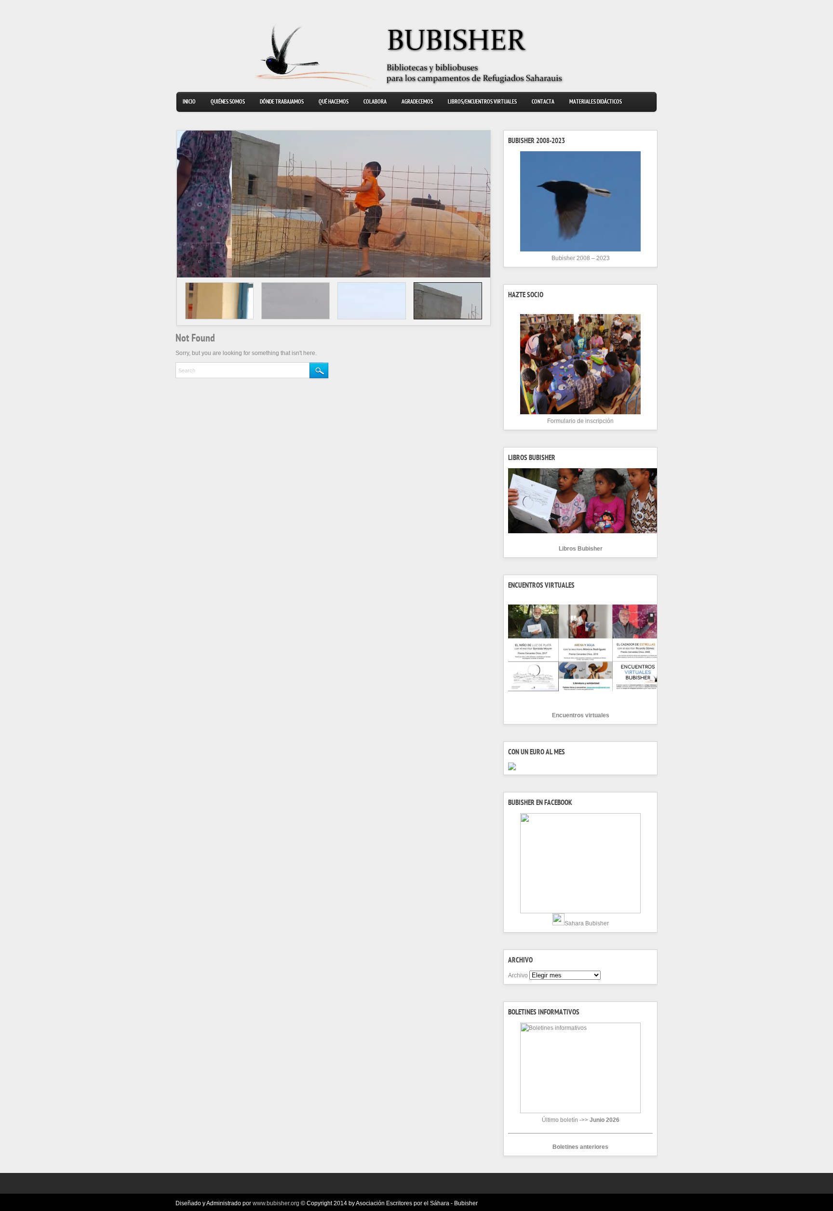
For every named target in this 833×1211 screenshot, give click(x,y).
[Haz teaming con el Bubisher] (512, 768)
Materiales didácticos (595, 102)
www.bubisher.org (276, 1203)
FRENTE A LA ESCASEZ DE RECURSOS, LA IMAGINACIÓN (258, 246)
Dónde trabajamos (282, 102)
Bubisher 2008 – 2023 (580, 258)
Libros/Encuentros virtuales (482, 102)
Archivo (518, 975)
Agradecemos (417, 102)
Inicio (189, 102)
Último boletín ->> (580, 1120)
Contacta (543, 102)
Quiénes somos (228, 102)
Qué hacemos (334, 102)
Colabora (375, 102)
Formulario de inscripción (580, 421)
